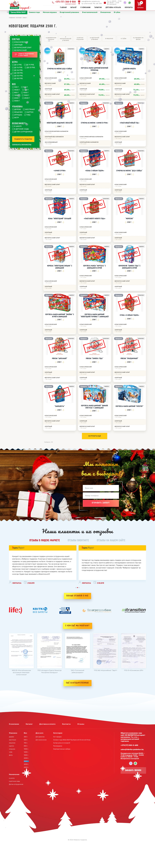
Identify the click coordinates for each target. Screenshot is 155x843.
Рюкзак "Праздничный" (129, 358)
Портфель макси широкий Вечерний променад (94, 69)
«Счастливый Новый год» (129, 123)
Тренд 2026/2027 (18, 12)
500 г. (25, 87)
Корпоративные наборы (61, 749)
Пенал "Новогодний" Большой (59, 219)
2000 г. (17, 98)
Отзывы (80, 724)
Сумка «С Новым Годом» (129, 315)
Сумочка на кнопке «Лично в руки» (94, 123)
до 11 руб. (30, 65)
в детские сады (21, 129)
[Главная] (21, 5)
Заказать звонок (133, 770)
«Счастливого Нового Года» (94, 219)
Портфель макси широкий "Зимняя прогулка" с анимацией (94, 407)
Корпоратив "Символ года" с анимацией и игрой (129, 267)
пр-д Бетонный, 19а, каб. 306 (92, 3)
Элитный (18, 45)
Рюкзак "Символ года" (94, 358)
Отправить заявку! (101, 503)
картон (30, 112)
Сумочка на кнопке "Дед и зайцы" (129, 171)
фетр (16, 117)
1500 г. (27, 95)
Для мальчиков (41, 740)
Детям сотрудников (23, 132)
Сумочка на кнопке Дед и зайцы (59, 69)
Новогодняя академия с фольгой (59, 123)
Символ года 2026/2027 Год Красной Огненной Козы (71, 740)
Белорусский (20, 50)
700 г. (26, 90)
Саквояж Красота (129, 69)
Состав (16, 39)
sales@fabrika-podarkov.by (91, 1)
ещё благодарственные (77, 683)
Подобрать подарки (23, 139)
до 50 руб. (18, 76)
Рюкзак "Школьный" (59, 358)
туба (28, 115)
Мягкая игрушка (50, 12)
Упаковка (17, 106)
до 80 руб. (18, 78)
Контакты (129, 7)
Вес (14, 84)
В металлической (89, 12)
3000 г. (17, 101)
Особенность (19, 123)
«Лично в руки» (60, 171)
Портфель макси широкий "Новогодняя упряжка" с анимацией (94, 315)
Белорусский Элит (22, 47)
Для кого (39, 733)
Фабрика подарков (80, 840)
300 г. (16, 87)
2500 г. (27, 98)
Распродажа (57, 746)
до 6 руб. (18, 65)
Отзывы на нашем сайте (111, 540)
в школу (18, 126)
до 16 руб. (18, 67)
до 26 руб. (18, 70)
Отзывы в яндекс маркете (45, 540)
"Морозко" (129, 219)
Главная (63, 7)
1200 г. (17, 95)
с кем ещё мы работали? (77, 625)
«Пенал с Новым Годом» (94, 171)
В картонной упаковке (69, 12)
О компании (86, 7)
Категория (57, 733)
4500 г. (17, 90)
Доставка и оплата (113, 7)
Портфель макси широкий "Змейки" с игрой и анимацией (59, 315)
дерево (17, 109)
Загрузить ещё (94, 436)
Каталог (74, 7)
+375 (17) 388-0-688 (65, 1)
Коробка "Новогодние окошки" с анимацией (59, 267)
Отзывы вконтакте (78, 540)
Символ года (34, 12)
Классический (21, 42)
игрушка (18, 115)
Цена (15, 62)
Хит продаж (57, 737)
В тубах (117, 12)
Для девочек (40, 737)
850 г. (16, 92)
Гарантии (98, 7)
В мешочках (105, 12)
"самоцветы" (60, 406)
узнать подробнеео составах (26, 54)
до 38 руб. (18, 73)
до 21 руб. (31, 67)
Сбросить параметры (21, 144)
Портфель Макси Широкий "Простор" (129, 406)
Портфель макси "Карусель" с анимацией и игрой (94, 267)
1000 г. (26, 92)
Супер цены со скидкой (61, 743)
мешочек (18, 112)
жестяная (30, 109)
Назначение (14, 774)
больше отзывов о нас (77, 596)
